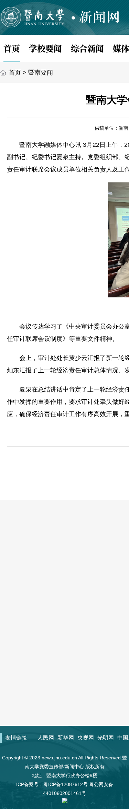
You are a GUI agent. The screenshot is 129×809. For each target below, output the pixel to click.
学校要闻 (45, 48)
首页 (11, 48)
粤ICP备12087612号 (65, 784)
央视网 (85, 738)
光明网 (105, 738)
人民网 (45, 738)
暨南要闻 (40, 72)
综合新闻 (87, 48)
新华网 (65, 738)
